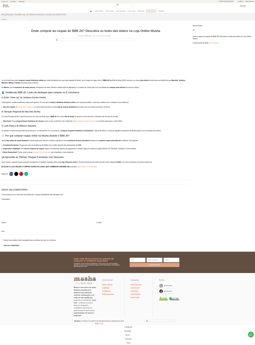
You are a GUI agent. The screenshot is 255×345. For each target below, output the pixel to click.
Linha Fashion (135, 294)
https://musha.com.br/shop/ (86, 167)
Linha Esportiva (135, 284)
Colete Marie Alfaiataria (26, 107)
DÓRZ (101, 324)
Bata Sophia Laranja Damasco (85, 121)
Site (2, 231)
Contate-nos (106, 291)
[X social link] (16, 174)
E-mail (99, 222)
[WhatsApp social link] (26, 174)
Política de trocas (108, 294)
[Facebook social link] (12, 1)
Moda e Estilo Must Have (17, 19)
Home (3, 19)
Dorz (90, 36)
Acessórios (134, 291)
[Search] (11, 6)
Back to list (96, 182)
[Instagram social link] (21, 1)
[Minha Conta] (253, 6)
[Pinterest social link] (21, 174)
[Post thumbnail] (196, 32)
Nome (4, 222)
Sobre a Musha (107, 284)
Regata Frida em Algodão (42, 152)
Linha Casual (135, 288)
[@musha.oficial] (161, 285)
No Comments (214, 43)
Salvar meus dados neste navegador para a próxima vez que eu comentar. (30, 240)
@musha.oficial (168, 285)
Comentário (6, 199)
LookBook (105, 288)
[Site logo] (125, 6)
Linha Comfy (134, 297)
